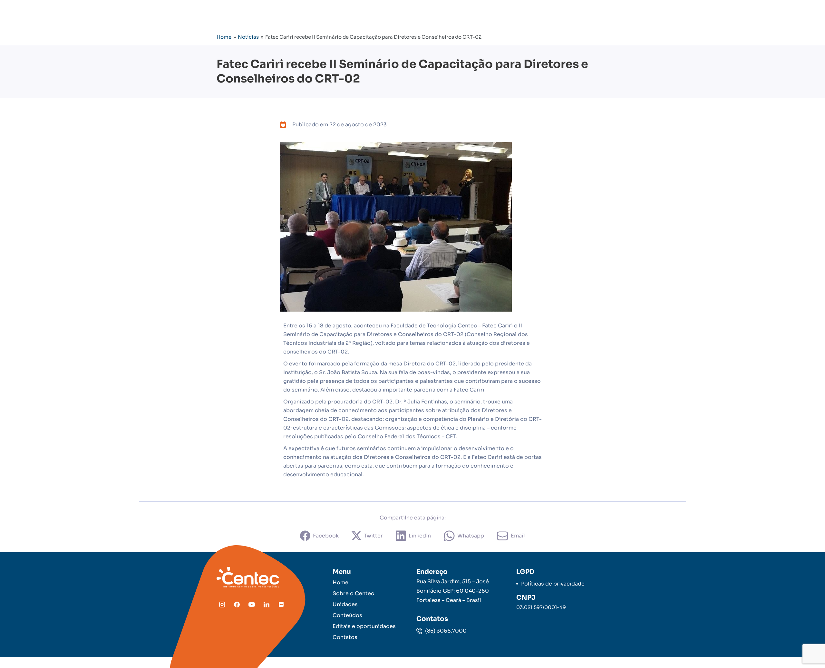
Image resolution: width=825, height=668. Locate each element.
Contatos (345, 637)
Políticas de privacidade (553, 583)
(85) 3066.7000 (445, 630)
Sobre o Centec (353, 593)
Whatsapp (470, 535)
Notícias (248, 37)
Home (224, 37)
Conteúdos (347, 615)
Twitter (373, 535)
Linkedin (420, 535)
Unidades (345, 604)
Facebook (326, 535)
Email (518, 535)
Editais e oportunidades (364, 626)
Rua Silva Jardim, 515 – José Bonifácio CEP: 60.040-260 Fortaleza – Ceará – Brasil (452, 591)
